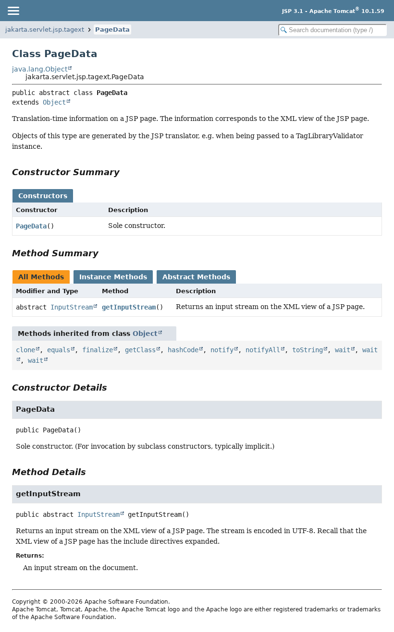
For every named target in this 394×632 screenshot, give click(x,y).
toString (307, 350)
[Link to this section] (126, 172)
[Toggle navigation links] (13, 10)
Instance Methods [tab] (113, 277)
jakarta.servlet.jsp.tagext (44, 29)
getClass (140, 350)
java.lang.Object (39, 69)
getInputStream (129, 307)
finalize (97, 350)
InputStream (71, 307)
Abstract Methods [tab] (196, 277)
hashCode (183, 350)
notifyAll (263, 350)
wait (342, 350)
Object (54, 102)
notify (222, 350)
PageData (112, 29)
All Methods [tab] (41, 277)
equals (58, 350)
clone (25, 350)
